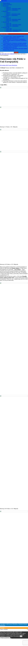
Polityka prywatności (5, 637)
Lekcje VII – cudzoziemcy (12, 26)
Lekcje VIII (8, 28)
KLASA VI (6, 16)
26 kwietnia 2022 (4, 65)
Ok (21, 636)
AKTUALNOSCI (7, 4)
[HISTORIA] (3, 0)
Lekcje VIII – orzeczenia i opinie (14, 30)
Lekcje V (8, 12)
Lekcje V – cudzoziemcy (12, 15)
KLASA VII (6, 22)
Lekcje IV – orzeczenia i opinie (13, 8)
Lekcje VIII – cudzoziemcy (12, 31)
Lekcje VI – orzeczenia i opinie (13, 19)
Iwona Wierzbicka (13, 65)
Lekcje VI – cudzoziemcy (12, 20)
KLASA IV (6, 5)
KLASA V (5, 11)
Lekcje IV (8, 7)
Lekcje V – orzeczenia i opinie (13, 14)
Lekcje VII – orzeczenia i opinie (13, 24)
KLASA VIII (6, 27)
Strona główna (6, 3)
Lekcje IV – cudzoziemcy (12, 10)
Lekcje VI (8, 18)
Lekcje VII (8, 23)
